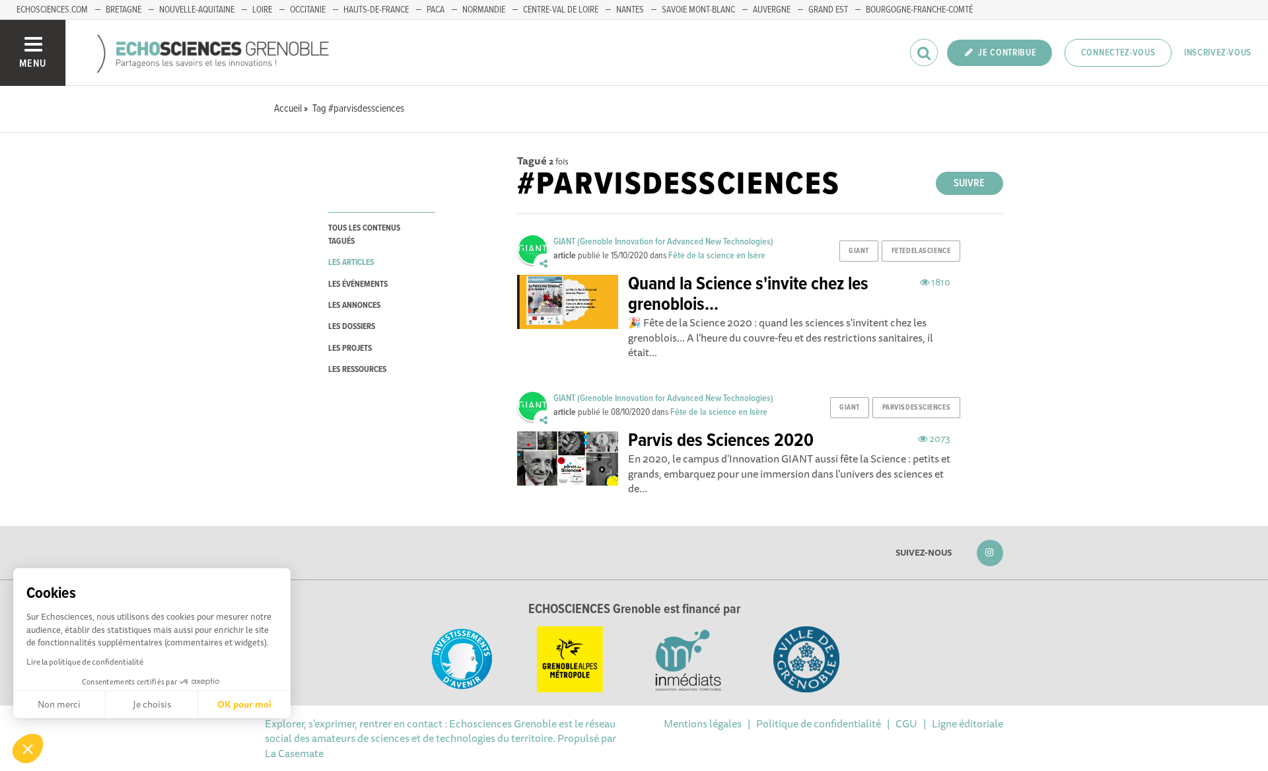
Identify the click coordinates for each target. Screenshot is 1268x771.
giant (859, 251)
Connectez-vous (1118, 53)
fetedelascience (921, 251)
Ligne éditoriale (967, 723)
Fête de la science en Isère (716, 256)
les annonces (354, 305)
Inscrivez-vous (1217, 53)
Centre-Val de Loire (560, 10)
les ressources (357, 369)
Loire (262, 10)
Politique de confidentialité (818, 723)
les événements (358, 284)
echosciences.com (52, 10)
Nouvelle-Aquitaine (196, 10)
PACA (435, 10)
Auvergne (772, 10)
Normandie (483, 10)
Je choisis (152, 704)
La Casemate (294, 753)
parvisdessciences (916, 407)
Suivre (969, 183)
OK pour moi (244, 704)
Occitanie (308, 10)
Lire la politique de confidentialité (84, 661)
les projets (350, 348)
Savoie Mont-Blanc (698, 10)
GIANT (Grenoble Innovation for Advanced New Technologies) (663, 242)
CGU (906, 723)
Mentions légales (703, 723)
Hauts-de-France (376, 10)
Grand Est (828, 10)
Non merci (59, 704)
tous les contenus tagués (364, 234)
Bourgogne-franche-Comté (919, 10)
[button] (28, 748)
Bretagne (123, 10)
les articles (351, 262)
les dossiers (351, 326)
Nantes (630, 10)
